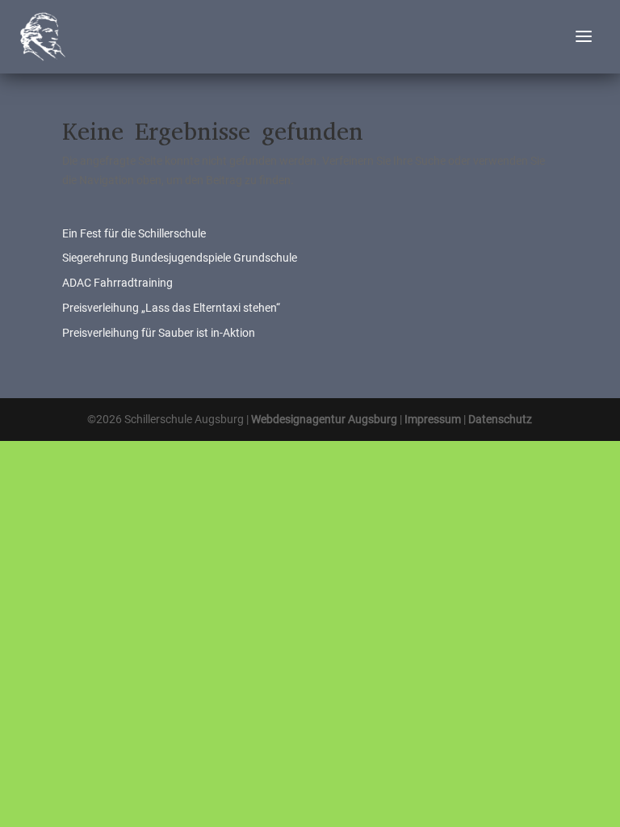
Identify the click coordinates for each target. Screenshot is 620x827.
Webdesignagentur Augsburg (324, 419)
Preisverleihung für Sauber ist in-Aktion (158, 332)
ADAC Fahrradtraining (117, 282)
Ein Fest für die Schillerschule (134, 233)
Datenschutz (500, 419)
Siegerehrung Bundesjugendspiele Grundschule (179, 257)
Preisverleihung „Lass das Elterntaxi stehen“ (171, 307)
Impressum (432, 419)
